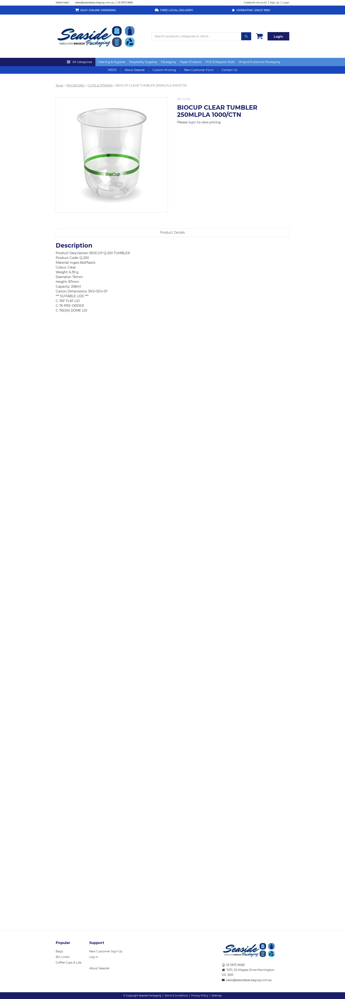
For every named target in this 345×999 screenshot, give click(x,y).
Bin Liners (63, 957)
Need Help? (62, 2)
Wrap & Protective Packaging (259, 62)
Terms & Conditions (176, 995)
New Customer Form (199, 70)
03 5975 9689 (125, 2)
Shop (59, 85)
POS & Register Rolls (220, 62)
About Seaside (135, 70)
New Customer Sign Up (105, 951)
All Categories (82, 62)
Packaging (168, 62)
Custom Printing (164, 70)
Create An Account (255, 2)
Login (286, 2)
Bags (59, 951)
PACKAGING (75, 85)
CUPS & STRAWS (100, 85)
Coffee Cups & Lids (68, 962)
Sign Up (274, 2)
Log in (93, 957)
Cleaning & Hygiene (111, 62)
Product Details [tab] (172, 232)
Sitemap (217, 995)
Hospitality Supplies (143, 62)
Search (246, 36)
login (192, 122)
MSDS (112, 70)
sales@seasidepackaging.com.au (94, 2)
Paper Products (191, 62)
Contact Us (229, 70)
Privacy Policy (199, 995)
